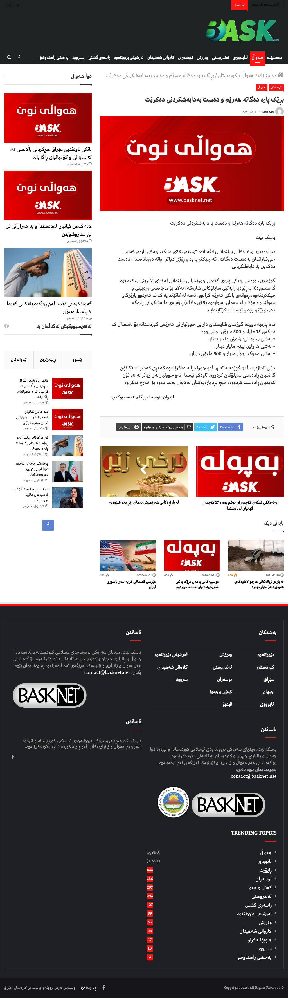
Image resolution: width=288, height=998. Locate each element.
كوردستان (228, 75)
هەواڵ (248, 75)
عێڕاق (269, 679)
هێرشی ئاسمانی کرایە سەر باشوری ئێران (131, 584)
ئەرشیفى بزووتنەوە (128, 58)
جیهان (268, 691)
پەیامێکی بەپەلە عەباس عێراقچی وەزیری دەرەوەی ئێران (31, 469)
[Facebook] (19, 57)
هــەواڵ (257, 58)
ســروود (78, 58)
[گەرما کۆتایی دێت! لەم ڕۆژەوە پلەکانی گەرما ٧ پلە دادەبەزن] (48, 272)
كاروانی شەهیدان (160, 58)
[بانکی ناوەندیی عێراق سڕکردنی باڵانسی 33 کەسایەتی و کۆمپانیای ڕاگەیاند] (48, 118)
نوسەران (224, 679)
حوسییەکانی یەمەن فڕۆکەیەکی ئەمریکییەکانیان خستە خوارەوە (198, 584)
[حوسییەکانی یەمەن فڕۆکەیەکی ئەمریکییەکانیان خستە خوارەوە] (192, 555)
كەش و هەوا (260, 887)
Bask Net (268, 112)
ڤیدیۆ (227, 704)
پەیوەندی (88, 987)
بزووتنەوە (266, 654)
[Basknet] (240, 30)
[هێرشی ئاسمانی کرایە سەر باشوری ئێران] (128, 555)
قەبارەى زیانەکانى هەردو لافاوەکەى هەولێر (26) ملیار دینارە (259, 584)
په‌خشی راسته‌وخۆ (54, 58)
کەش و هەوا (221, 691)
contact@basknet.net (253, 776)
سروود (182, 679)
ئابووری (267, 704)
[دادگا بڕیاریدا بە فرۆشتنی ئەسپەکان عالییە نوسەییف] (67, 497)
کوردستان (265, 667)
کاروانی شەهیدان (173, 667)
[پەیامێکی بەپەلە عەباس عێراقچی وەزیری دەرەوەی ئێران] (67, 471)
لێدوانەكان (19, 360)
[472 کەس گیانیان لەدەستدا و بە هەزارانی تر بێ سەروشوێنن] (48, 195)
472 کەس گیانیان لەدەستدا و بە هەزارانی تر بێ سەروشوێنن (49, 230)
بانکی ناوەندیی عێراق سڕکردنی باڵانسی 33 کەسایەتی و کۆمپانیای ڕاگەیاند (51, 153)
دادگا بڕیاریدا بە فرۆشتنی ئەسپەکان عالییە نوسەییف (30, 495)
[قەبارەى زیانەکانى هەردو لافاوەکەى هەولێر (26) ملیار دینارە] (256, 555)
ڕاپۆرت (266, 870)
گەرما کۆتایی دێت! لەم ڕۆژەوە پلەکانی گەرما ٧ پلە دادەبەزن (49, 308)
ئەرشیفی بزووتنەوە (171, 654)
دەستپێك (274, 58)
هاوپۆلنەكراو (260, 940)
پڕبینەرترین (48, 360)
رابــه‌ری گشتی (99, 58)
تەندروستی (220, 58)
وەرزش (202, 58)
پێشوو (77, 360)
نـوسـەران (185, 58)
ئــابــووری (240, 58)
